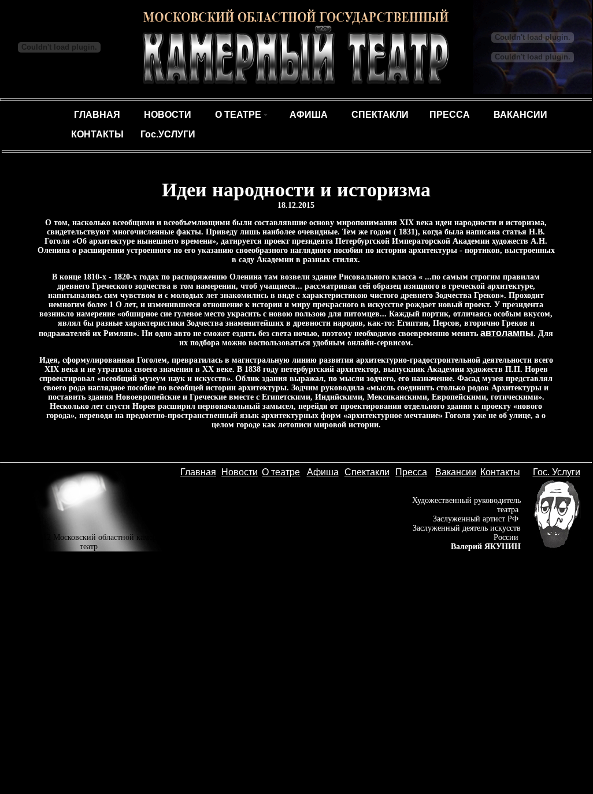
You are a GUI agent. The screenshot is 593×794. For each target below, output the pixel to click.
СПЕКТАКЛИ (380, 115)
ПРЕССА (449, 115)
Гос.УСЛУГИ (167, 134)
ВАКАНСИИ (520, 115)
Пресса (411, 472)
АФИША (309, 115)
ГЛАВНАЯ (97, 115)
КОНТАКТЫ (97, 134)
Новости (239, 472)
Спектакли (367, 472)
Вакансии (455, 472)
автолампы (506, 333)
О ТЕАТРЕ (238, 115)
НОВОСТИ (167, 115)
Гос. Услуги (556, 472)
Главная (198, 472)
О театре (281, 472)
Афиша (323, 472)
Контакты (500, 472)
